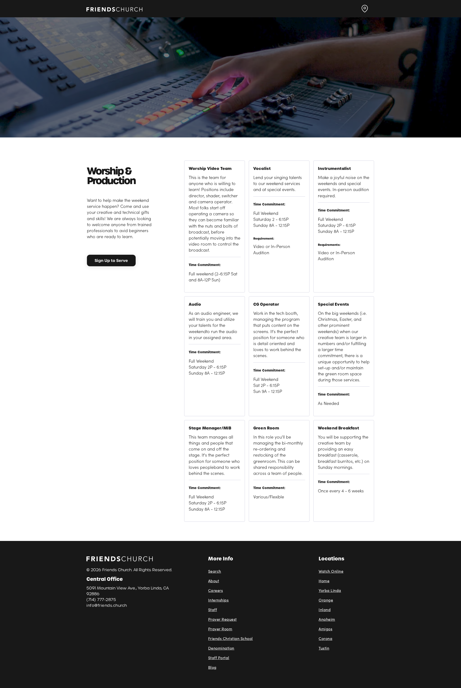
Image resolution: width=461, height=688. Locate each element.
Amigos (325, 628)
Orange (326, 599)
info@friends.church (106, 605)
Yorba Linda (330, 590)
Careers (215, 590)
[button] (365, 8)
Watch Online (331, 571)
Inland (325, 609)
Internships (218, 599)
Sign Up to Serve (111, 260)
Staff (212, 609)
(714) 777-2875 (101, 599)
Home (324, 580)
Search (214, 571)
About (213, 580)
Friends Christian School (230, 638)
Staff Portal (218, 657)
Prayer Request (222, 619)
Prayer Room (220, 628)
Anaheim (327, 619)
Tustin (324, 648)
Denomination (221, 648)
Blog (212, 667)
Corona (325, 638)
